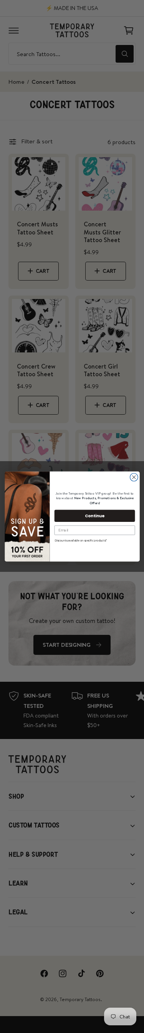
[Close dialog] (134, 477)
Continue (94, 515)
